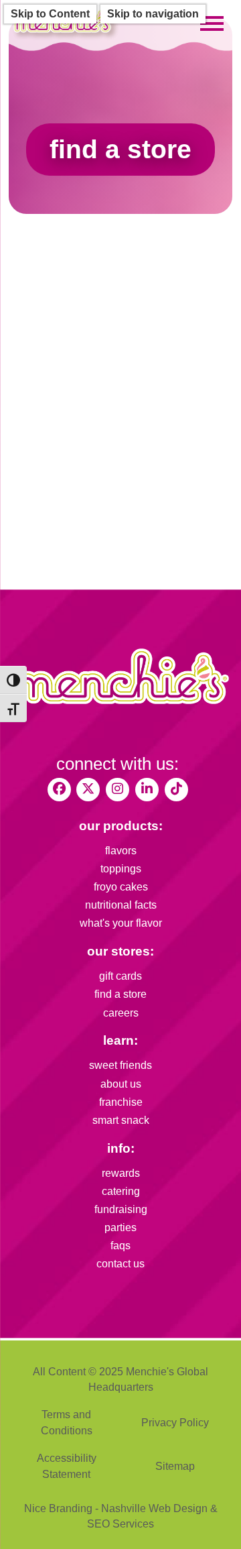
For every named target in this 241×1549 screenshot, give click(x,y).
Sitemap (175, 1466)
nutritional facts (121, 905)
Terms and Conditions (66, 1422)
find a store (120, 994)
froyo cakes (121, 887)
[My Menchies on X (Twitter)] (88, 789)
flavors (121, 850)
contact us (120, 1263)
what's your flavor (121, 923)
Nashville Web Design (154, 1508)
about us (120, 1084)
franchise (121, 1102)
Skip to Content (50, 13)
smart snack (120, 1120)
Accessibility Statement (66, 1466)
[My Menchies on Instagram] (117, 789)
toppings (120, 868)
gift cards (120, 976)
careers (121, 1013)
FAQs (120, 1245)
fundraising (120, 1209)
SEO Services (120, 1524)
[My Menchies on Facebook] (59, 789)
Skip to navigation (153, 13)
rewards (121, 1173)
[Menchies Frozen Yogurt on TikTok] (176, 789)
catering (121, 1191)
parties (120, 1227)
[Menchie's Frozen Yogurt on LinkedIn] (147, 789)
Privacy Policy (175, 1422)
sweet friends (120, 1065)
